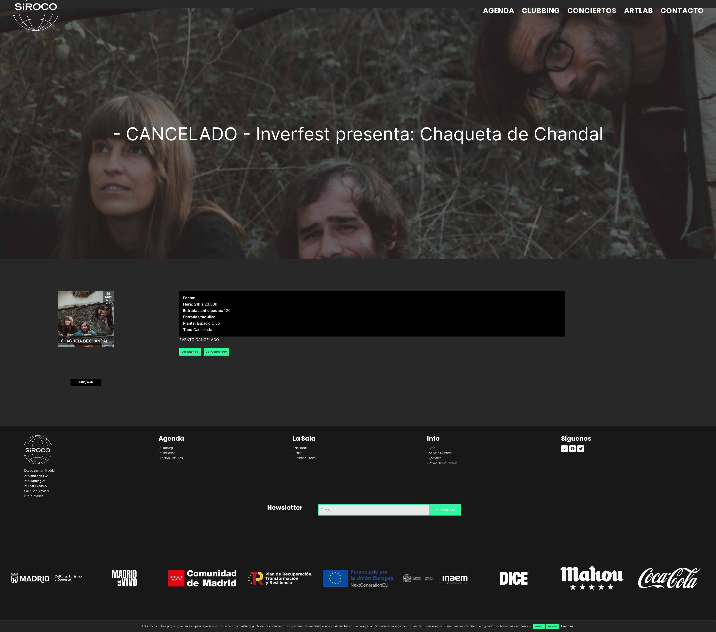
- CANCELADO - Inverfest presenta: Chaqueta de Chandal (358, 134)
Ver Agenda (190, 352)
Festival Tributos (171, 458)
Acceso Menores (440, 453)
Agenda (498, 10)
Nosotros (301, 448)
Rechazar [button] (552, 626)
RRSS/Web (86, 382)
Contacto (682, 10)
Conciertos (592, 10)
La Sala (304, 438)
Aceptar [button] (538, 626)
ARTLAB (638, 10)
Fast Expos (36, 486)
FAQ (432, 448)
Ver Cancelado (216, 352)
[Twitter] (580, 448)
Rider (298, 453)
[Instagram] (564, 448)
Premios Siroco (305, 458)
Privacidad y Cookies (443, 463)
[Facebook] (572, 448)
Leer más (567, 626)
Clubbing (541, 10)
